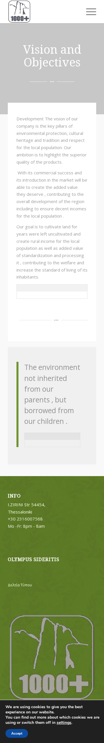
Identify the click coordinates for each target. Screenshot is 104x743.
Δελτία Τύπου (20, 584)
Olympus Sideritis (33, 559)
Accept (16, 733)
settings (64, 722)
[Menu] (88, 11)
